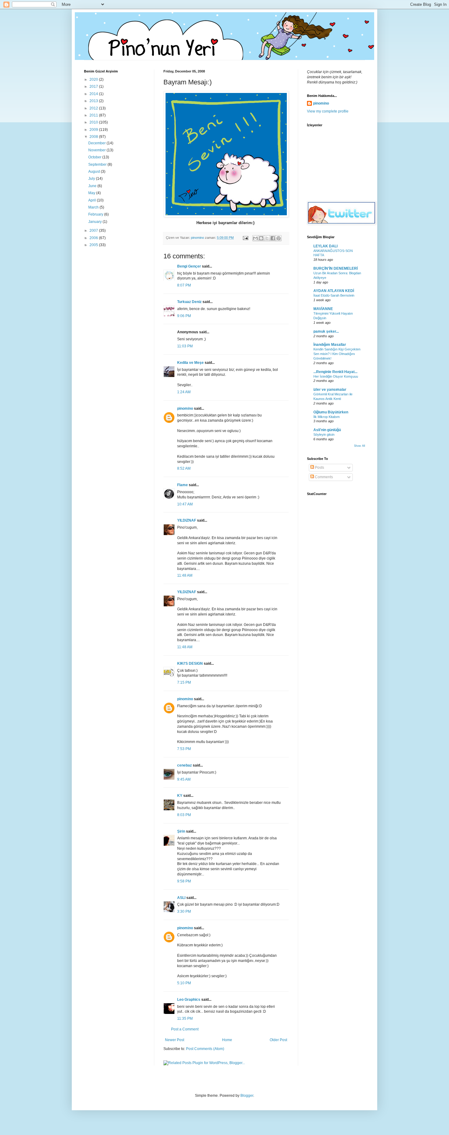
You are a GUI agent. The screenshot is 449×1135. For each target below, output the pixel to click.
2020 (94, 79)
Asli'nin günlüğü (327, 430)
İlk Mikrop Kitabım (326, 417)
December (97, 143)
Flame (182, 485)
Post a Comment (185, 1029)
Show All (359, 445)
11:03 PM (185, 346)
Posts (319, 467)
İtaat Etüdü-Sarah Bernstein (333, 295)
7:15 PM (184, 682)
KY (179, 795)
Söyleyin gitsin (323, 434)
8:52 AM (184, 468)
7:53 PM (184, 749)
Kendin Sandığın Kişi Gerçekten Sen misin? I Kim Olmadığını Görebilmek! (336, 353)
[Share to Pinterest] (279, 238)
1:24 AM (184, 392)
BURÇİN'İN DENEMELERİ (335, 268)
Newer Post (174, 1040)
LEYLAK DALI (325, 246)
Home (227, 1040)
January (95, 222)
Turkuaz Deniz (189, 302)
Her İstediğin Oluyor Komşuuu (335, 376)
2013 (94, 101)
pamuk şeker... (326, 331)
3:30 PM (184, 911)
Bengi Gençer (189, 266)
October (95, 157)
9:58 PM (184, 881)
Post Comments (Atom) (205, 1049)
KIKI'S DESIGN (190, 663)
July (92, 178)
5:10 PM (184, 983)
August (94, 171)
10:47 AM (185, 504)
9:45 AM (184, 779)
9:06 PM (184, 316)
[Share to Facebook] (273, 238)
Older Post (278, 1040)
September (98, 164)
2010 (94, 122)
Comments (323, 477)
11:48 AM (184, 575)
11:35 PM (185, 1018)
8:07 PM (184, 285)
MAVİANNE (323, 309)
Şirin (181, 831)
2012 (94, 108)
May (92, 193)
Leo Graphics (188, 999)
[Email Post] (245, 237)
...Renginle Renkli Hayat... (335, 372)
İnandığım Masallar (329, 344)
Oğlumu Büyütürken (330, 412)
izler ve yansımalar (329, 389)
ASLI (181, 898)
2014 (94, 94)
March (94, 207)
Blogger (246, 1095)
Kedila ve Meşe (190, 362)
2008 (94, 137)
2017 (94, 86)
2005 (94, 245)
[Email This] (255, 238)
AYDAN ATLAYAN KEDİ (333, 291)
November (97, 150)
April (92, 200)
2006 (94, 238)
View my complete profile (328, 111)
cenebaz (184, 765)
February (96, 214)
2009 (94, 130)
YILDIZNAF (186, 520)
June (92, 186)
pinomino (185, 408)
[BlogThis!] (261, 238)
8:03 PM (184, 815)
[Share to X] (267, 238)
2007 (94, 230)
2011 (94, 115)
